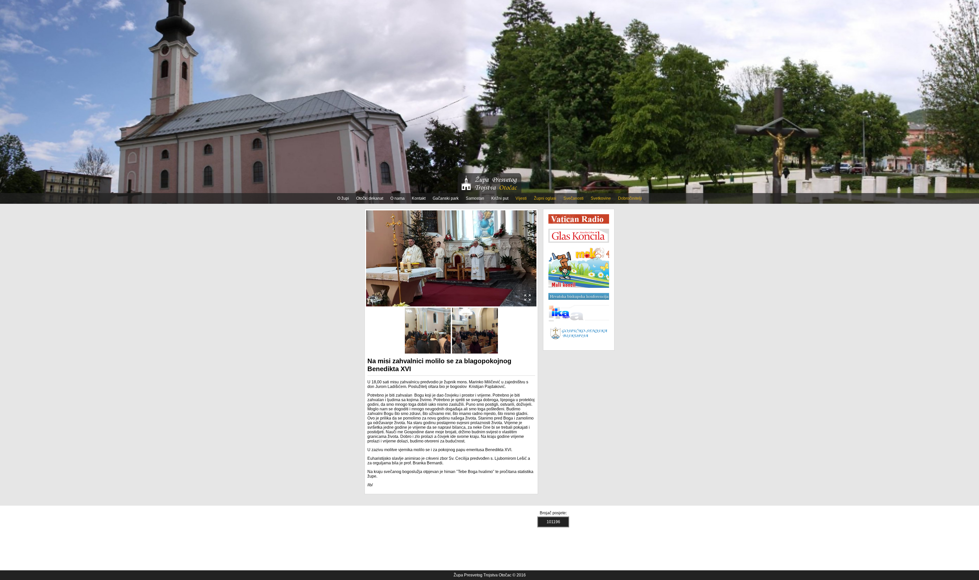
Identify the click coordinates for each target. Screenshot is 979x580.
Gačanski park (446, 198)
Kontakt (419, 198)
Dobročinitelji (630, 198)
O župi (343, 198)
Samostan (475, 198)
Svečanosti (573, 198)
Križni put (499, 198)
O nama (397, 198)
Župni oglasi (545, 198)
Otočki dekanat (369, 198)
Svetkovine (601, 198)
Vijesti (521, 198)
